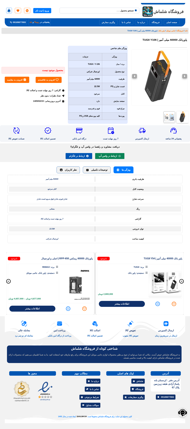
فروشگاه (180, 31)
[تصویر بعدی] (134, 76)
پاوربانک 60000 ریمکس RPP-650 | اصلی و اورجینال (67, 258)
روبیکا (36, 22)
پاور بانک (161, 31)
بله (31, 22)
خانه (186, 31)
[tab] (123, 169)
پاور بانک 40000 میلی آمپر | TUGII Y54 (163, 258)
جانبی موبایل (170, 31)
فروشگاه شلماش (168, 11)
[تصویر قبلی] (184, 76)
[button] (183, 117)
